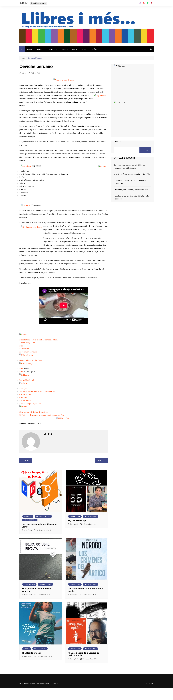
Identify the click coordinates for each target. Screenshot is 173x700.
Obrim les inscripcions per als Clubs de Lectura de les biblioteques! (129, 166)
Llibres (83, 49)
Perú (21, 346)
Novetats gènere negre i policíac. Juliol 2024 (132, 174)
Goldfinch (28, 530)
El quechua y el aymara (28, 352)
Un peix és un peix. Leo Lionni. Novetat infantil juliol (130, 182)
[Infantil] (23, 407)
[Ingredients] (25, 166)
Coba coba (23, 398)
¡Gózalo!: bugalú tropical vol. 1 (31, 404)
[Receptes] (26, 355)
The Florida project (31, 653)
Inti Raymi (23, 388)
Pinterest (152, 3)
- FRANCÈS (28, 516)
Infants (65, 49)
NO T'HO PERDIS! (30, 520)
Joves (74, 49)
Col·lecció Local (52, 49)
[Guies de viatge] (26, 363)
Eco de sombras (25, 401)
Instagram (140, 3)
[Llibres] (22, 334)
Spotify (148, 3)
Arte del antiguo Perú (27, 343)
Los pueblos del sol (26, 380)
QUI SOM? (23, 3)
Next (100, 460)
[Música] (23, 383)
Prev (27, 460)
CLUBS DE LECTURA (43, 516)
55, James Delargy (77, 520)
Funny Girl (74, 524)
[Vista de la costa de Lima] (63, 80)
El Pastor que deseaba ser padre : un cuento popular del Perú (41, 415)
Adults (29, 49)
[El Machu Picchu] (63, 418)
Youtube (144, 3)
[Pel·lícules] (24, 375)
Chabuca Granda (25, 394)
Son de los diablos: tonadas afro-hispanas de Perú (37, 391)
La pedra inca (24, 349)
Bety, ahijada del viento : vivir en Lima (33, 412)
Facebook (136, 3)
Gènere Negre (75, 516)
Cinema (39, 49)
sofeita (24, 73)
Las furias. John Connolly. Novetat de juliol (131, 189)
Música (95, 49)
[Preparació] (25, 205)
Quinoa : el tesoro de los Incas (30, 360)
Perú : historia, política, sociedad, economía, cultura (38, 340)
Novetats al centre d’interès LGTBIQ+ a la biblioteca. (131, 197)
